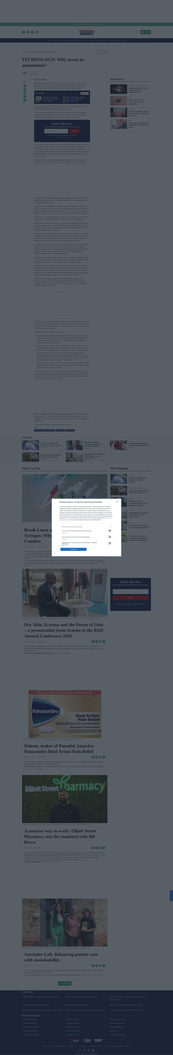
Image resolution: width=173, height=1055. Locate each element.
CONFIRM (73, 549)
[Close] (117, 502)
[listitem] (86, 527)
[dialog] (86, 527)
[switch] (109, 530)
